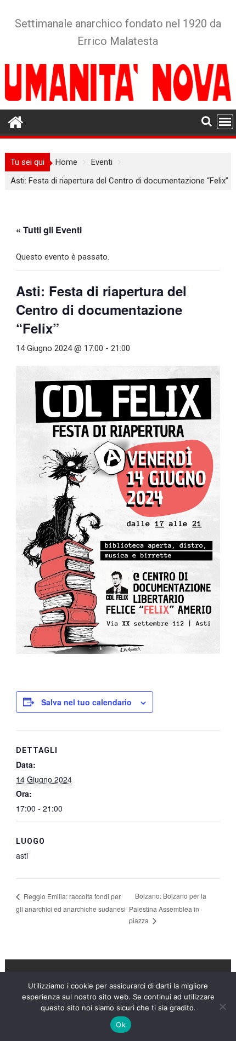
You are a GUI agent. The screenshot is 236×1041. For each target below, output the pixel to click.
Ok (121, 1024)
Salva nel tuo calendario (86, 702)
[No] (222, 1006)
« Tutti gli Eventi (49, 229)
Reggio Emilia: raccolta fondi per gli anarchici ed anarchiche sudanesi (71, 902)
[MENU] (225, 121)
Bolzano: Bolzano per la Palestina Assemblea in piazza (167, 908)
